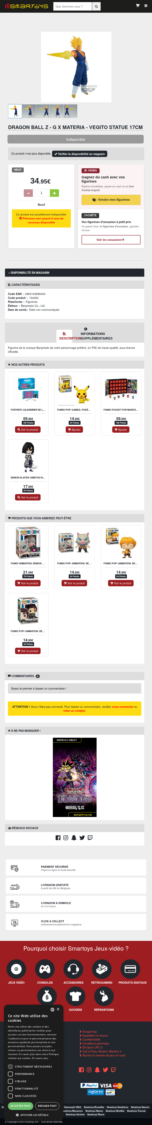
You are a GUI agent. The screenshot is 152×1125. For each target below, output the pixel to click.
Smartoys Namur (94, 1110)
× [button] (57, 1009)
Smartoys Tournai (136, 1110)
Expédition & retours (95, 1035)
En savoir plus (40, 1058)
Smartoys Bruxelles (94, 1107)
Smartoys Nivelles (115, 1110)
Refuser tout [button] (47, 1106)
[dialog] (33, 1063)
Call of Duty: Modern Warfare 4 (101, 1051)
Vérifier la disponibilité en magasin (81, 154)
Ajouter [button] (76, 429)
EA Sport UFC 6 (92, 1047)
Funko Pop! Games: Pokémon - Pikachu (81, 409)
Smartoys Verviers (75, 1114)
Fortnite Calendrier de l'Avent (31, 409)
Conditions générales (95, 1043)
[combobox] (52, 1010)
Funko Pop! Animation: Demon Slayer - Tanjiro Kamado (45, 631)
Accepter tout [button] (20, 1106)
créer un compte (74, 711)
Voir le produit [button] (29, 429)
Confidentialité (91, 1039)
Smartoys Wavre (95, 1114)
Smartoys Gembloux (117, 1107)
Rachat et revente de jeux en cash (103, 1055)
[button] (33, 1115)
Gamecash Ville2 (72, 1107)
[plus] (54, 193)
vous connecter (122, 707)
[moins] (28, 193)
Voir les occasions (109, 239)
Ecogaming (89, 1031)
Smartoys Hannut (140, 1107)
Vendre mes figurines (114, 199)
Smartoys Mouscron (72, 1110)
